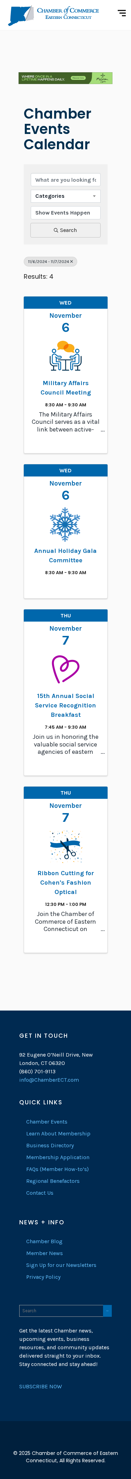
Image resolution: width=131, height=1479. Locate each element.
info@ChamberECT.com (49, 1079)
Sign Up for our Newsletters (61, 1265)
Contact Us (39, 1192)
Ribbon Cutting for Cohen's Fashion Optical (65, 882)
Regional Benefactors (53, 1181)
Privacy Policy (43, 1277)
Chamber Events (46, 1121)
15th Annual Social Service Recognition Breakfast (65, 705)
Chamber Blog (44, 1241)
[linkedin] (65, 1442)
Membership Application (57, 1157)
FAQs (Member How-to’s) (57, 1169)
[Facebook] (53, 1442)
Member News (44, 1253)
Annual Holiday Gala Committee (65, 555)
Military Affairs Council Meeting (66, 387)
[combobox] (66, 196)
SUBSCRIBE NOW (40, 1386)
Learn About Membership (58, 1133)
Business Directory (50, 1145)
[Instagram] (78, 1442)
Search (68, 230)
